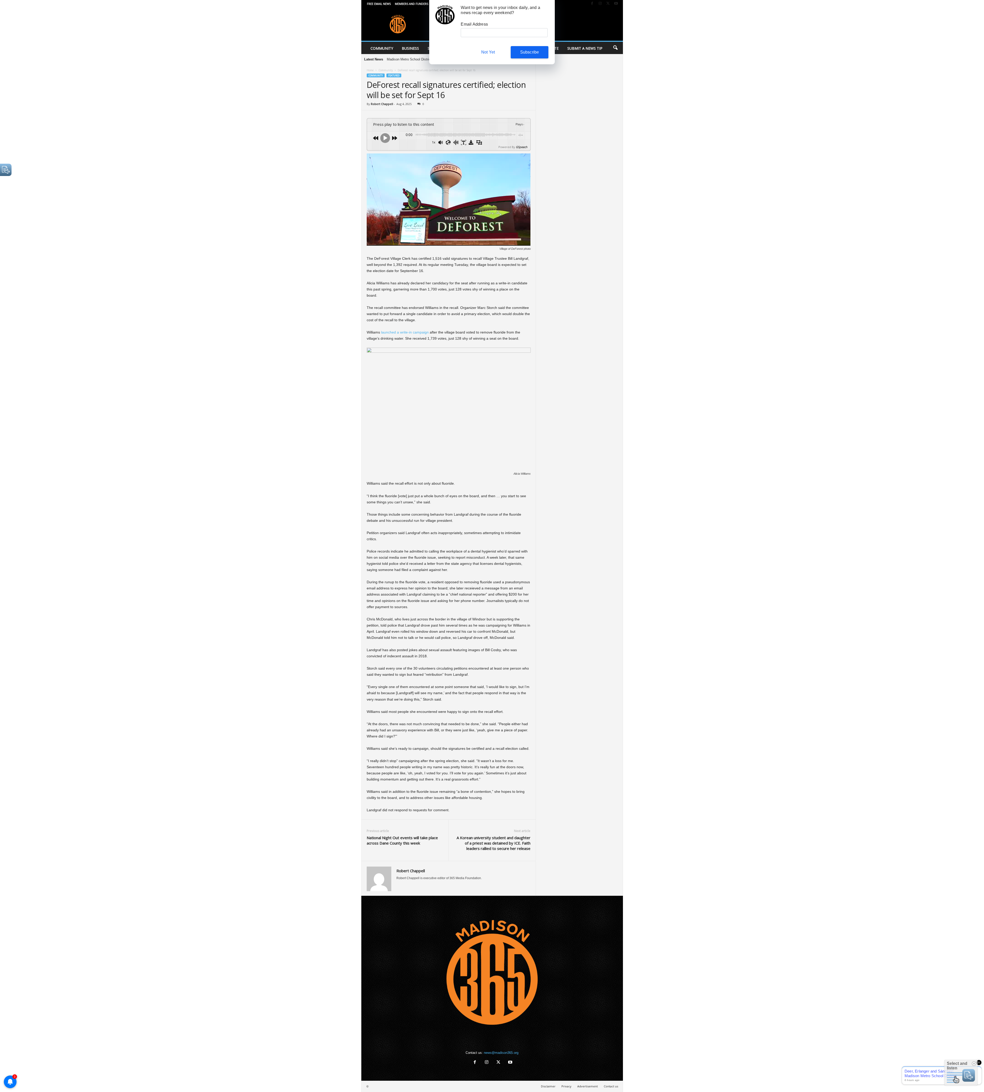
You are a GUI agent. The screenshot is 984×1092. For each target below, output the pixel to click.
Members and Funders (411, 4)
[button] (615, 48)
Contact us (611, 1086)
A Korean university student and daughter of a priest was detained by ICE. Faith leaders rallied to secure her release (493, 843)
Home (370, 70)
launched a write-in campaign (404, 332)
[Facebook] (592, 3)
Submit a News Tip (584, 48)
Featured (393, 75)
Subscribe (529, 52)
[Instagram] (600, 3)
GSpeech (521, 146)
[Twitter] (608, 3)
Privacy (566, 1086)
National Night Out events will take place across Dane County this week (402, 840)
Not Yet (488, 52)
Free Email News (379, 4)
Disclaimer (548, 1086)
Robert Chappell (382, 104)
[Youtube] (616, 3)
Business (410, 48)
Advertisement (587, 1086)
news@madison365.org (501, 1053)
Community (382, 48)
